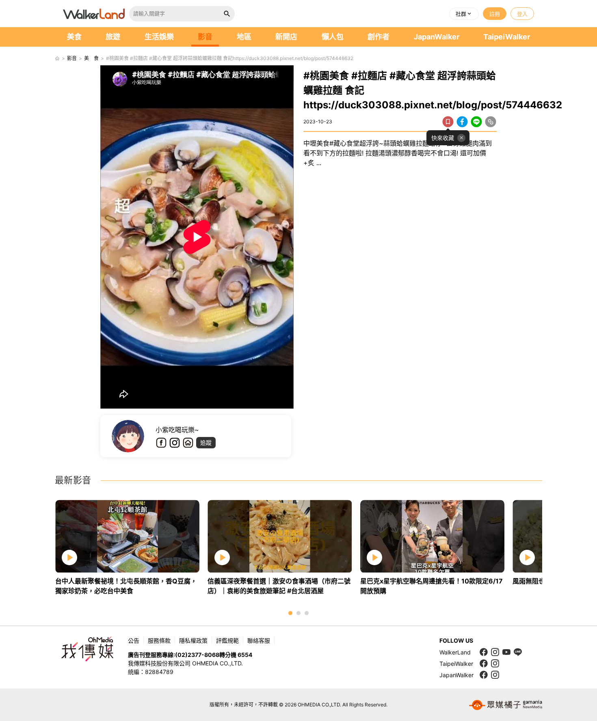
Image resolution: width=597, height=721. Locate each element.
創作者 (378, 36)
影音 (205, 36)
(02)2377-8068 (197, 654)
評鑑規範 (227, 640)
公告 (133, 640)
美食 (74, 36)
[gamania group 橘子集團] (505, 705)
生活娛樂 (159, 36)
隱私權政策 (193, 640)
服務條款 (159, 640)
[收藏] (448, 122)
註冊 (494, 14)
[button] (464, 14)
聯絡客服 (258, 640)
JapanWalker (436, 36)
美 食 (91, 58)
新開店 (286, 36)
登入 (522, 14)
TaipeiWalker (506, 36)
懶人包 (333, 36)
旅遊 (113, 36)
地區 (244, 36)
